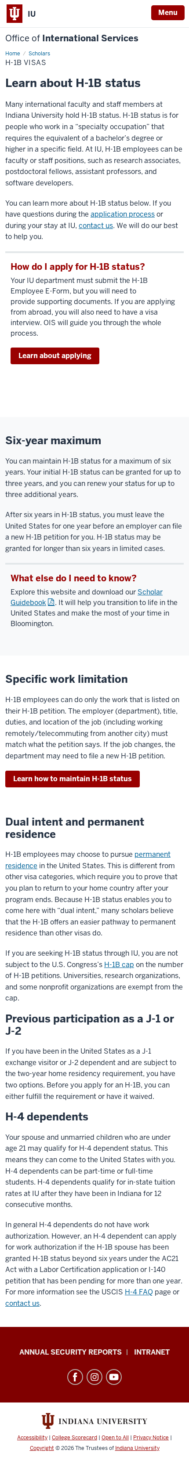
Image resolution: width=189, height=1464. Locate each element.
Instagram (94, 1377)
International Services (71, 38)
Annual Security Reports (70, 1352)
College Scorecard (74, 1437)
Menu (168, 12)
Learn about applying (54, 355)
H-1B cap (119, 964)
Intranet (152, 1352)
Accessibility (32, 1437)
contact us (96, 225)
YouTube (114, 1377)
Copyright (42, 1448)
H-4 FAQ (139, 1292)
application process (123, 214)
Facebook (75, 1377)
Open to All (115, 1437)
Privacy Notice (151, 1437)
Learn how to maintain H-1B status (72, 778)
